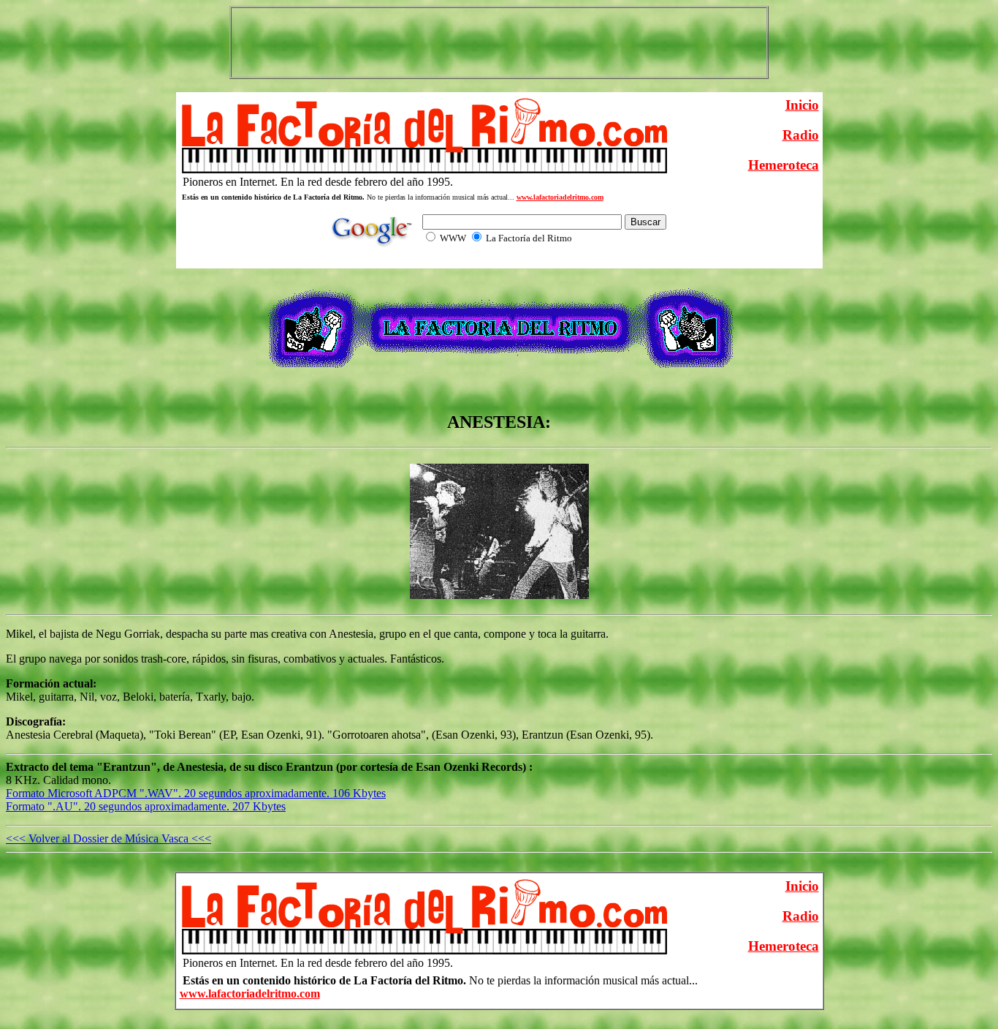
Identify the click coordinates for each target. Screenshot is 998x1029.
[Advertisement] (499, 42)
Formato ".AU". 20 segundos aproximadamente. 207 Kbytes (146, 806)
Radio (800, 135)
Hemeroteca (783, 165)
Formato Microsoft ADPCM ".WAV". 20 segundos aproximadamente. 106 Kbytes (196, 793)
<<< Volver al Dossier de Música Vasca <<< (108, 838)
